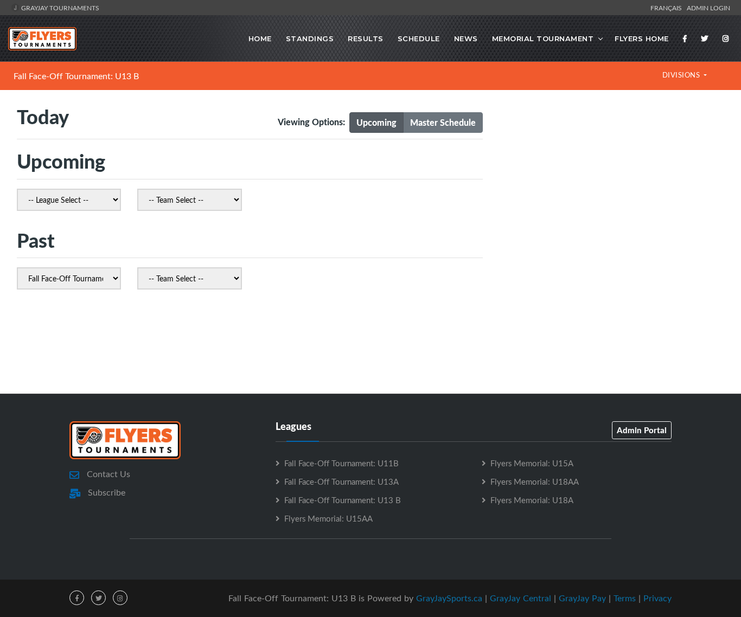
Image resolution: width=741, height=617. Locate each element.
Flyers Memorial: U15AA (328, 518)
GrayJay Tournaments (59, 7)
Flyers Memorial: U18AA (534, 481)
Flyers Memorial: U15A (531, 463)
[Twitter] (705, 38)
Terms (625, 598)
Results (366, 38)
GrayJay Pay (582, 598)
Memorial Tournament (543, 38)
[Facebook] (685, 38)
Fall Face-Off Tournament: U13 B (76, 76)
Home (260, 38)
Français (667, 7)
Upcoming (376, 122)
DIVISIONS (682, 75)
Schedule (419, 38)
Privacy (657, 598)
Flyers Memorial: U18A (531, 499)
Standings (310, 38)
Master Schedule (443, 122)
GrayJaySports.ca (449, 598)
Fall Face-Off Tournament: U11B (341, 463)
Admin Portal (642, 430)
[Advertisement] (611, 197)
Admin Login (708, 7)
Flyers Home (642, 38)
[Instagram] (725, 38)
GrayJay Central (520, 598)
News (466, 38)
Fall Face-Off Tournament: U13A (341, 481)
